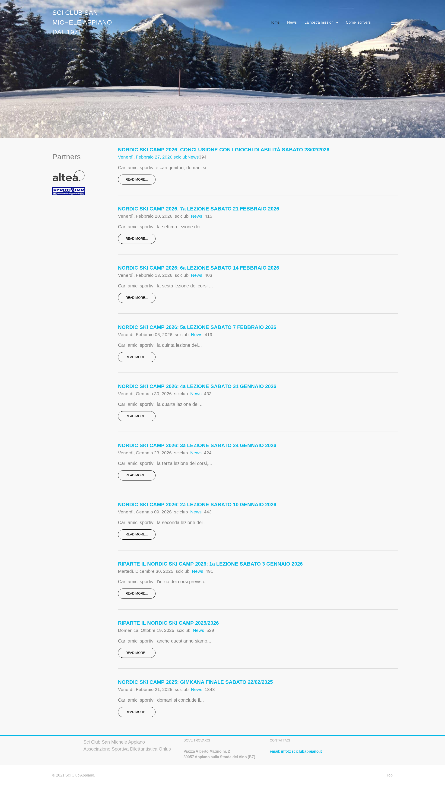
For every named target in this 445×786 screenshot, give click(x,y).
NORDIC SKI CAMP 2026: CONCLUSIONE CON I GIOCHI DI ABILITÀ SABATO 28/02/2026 (223, 150)
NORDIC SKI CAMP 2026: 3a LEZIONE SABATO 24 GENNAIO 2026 (197, 445)
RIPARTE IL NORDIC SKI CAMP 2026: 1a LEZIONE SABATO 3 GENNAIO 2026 (210, 564)
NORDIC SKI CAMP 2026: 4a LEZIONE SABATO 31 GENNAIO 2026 (197, 386)
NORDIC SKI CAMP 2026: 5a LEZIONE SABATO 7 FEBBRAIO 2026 (197, 327)
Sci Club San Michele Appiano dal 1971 (82, 22)
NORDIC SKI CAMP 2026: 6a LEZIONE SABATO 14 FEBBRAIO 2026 (198, 268)
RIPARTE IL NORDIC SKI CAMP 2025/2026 (168, 623)
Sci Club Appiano (79, 775)
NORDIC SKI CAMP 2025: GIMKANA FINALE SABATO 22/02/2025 (195, 682)
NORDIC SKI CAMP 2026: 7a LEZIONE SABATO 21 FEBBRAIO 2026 (198, 209)
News (193, 157)
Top (390, 775)
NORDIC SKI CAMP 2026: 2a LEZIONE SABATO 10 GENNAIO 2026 (197, 504)
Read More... (137, 179)
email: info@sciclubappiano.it (296, 751)
